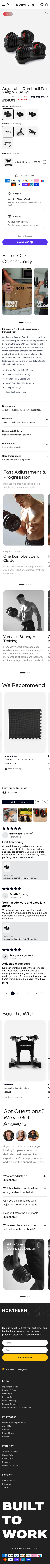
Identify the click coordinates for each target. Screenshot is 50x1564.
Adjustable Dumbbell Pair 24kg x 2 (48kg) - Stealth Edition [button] (19, 878)
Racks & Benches (10, 1404)
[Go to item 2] (25, 815)
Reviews (6, 1436)
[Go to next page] (42, 993)
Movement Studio (10, 1387)
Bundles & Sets (9, 1390)
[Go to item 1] (10, 815)
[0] (42, 4)
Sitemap (6, 1462)
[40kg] (32, 114)
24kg (11, 106)
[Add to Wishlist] (46, 13)
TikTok (5, 1487)
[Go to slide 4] (30, 322)
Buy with (21, 242)
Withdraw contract (10, 1465)
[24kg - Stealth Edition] (20, 114)
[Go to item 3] (40, 815)
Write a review (18, 802)
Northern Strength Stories (14, 1422)
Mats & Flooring (9, 1400)
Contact (5, 1429)
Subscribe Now (25, 1357)
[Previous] (5, 47)
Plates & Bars (8, 1397)
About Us (6, 1426)
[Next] (45, 47)
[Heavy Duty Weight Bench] (32, 131)
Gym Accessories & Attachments (17, 1407)
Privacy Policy (8, 1458)
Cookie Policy (8, 1455)
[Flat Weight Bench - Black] (7, 143)
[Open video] (17, 291)
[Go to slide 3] (27, 322)
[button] (37, 97)
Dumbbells (7, 1393)
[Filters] (38, 802)
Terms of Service (10, 1451)
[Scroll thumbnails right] (44, 814)
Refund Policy (8, 1433)
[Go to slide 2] (25, 322)
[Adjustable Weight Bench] (20, 131)
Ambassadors (8, 1480)
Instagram (6, 1484)
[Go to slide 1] (21, 322)
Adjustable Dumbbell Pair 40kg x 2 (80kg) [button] (19, 939)
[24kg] (7, 114)
